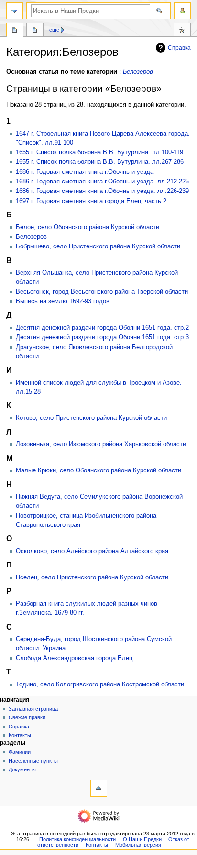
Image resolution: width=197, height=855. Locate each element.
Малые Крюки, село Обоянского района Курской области (98, 470)
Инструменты (182, 31)
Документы (22, 769)
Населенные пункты (33, 761)
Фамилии (20, 752)
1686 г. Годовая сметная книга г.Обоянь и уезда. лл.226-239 (102, 191)
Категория (15, 31)
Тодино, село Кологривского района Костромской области (100, 684)
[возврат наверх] (98, 788)
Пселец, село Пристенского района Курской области (92, 577)
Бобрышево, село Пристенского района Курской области (98, 246)
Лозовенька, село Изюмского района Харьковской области (101, 444)
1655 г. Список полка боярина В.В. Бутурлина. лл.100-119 (99, 152)
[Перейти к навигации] (14, 10)
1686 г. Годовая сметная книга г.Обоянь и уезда (84, 172)
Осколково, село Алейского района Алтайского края (92, 551)
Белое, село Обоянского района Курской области (87, 227)
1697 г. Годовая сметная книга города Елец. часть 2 (91, 201)
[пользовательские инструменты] (182, 10)
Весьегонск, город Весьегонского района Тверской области (102, 292)
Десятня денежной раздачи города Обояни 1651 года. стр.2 (102, 327)
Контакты (20, 735)
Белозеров (138, 71)
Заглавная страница (33, 709)
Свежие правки (27, 717)
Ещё (54, 29)
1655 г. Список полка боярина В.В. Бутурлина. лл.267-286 (100, 162)
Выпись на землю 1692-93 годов (62, 301)
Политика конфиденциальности (77, 839)
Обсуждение (35, 31)
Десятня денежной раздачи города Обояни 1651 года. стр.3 (102, 337)
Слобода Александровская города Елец (74, 658)
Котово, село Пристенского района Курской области (91, 418)
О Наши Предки (142, 839)
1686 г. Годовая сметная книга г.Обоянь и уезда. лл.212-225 (102, 181)
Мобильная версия (138, 845)
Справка (179, 47)
